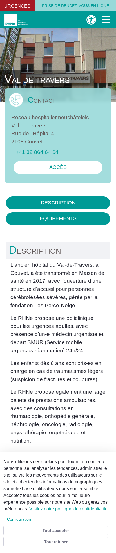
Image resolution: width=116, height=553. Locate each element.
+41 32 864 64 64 (37, 152)
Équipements (58, 218)
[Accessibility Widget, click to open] (91, 19)
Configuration (19, 519)
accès (58, 167)
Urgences (17, 6)
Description (58, 202)
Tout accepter (56, 530)
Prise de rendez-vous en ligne (75, 5)
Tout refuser (56, 541)
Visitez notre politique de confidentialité (68, 508)
